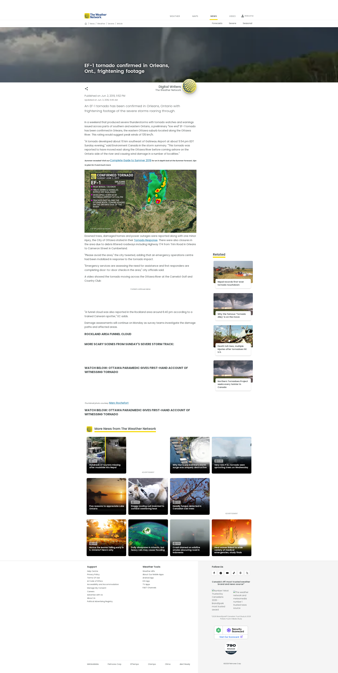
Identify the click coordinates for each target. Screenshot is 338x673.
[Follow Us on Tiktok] (234, 573)
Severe (111, 23)
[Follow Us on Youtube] (227, 573)
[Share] (86, 89)
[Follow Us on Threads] (240, 573)
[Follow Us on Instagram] (220, 573)
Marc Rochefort (119, 403)
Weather (101, 23)
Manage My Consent (96, 588)
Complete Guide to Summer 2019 (130, 160)
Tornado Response (146, 240)
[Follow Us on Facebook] (214, 573)
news (92, 23)
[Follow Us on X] (247, 573)
